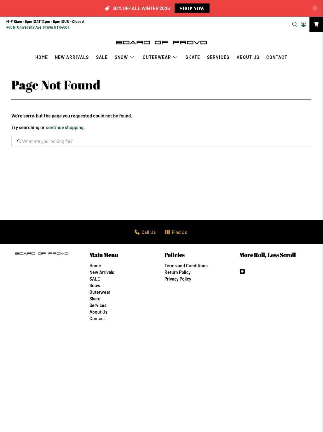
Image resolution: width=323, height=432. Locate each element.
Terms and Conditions (186, 265)
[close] (315, 8)
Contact (276, 57)
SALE (102, 57)
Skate (193, 57)
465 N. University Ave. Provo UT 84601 (37, 27)
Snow (121, 57)
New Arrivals (72, 57)
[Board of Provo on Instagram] (242, 272)
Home (41, 57)
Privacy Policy (177, 278)
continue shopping (65, 127)
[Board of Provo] (161, 42)
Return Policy (177, 272)
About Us (248, 57)
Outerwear (157, 57)
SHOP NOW (192, 8)
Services (218, 57)
